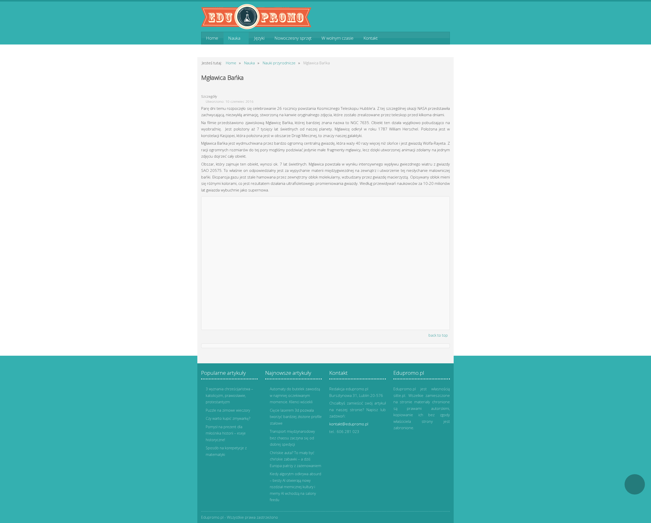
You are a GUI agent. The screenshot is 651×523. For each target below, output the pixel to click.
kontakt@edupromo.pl (348, 423)
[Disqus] (325, 262)
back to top (438, 335)
